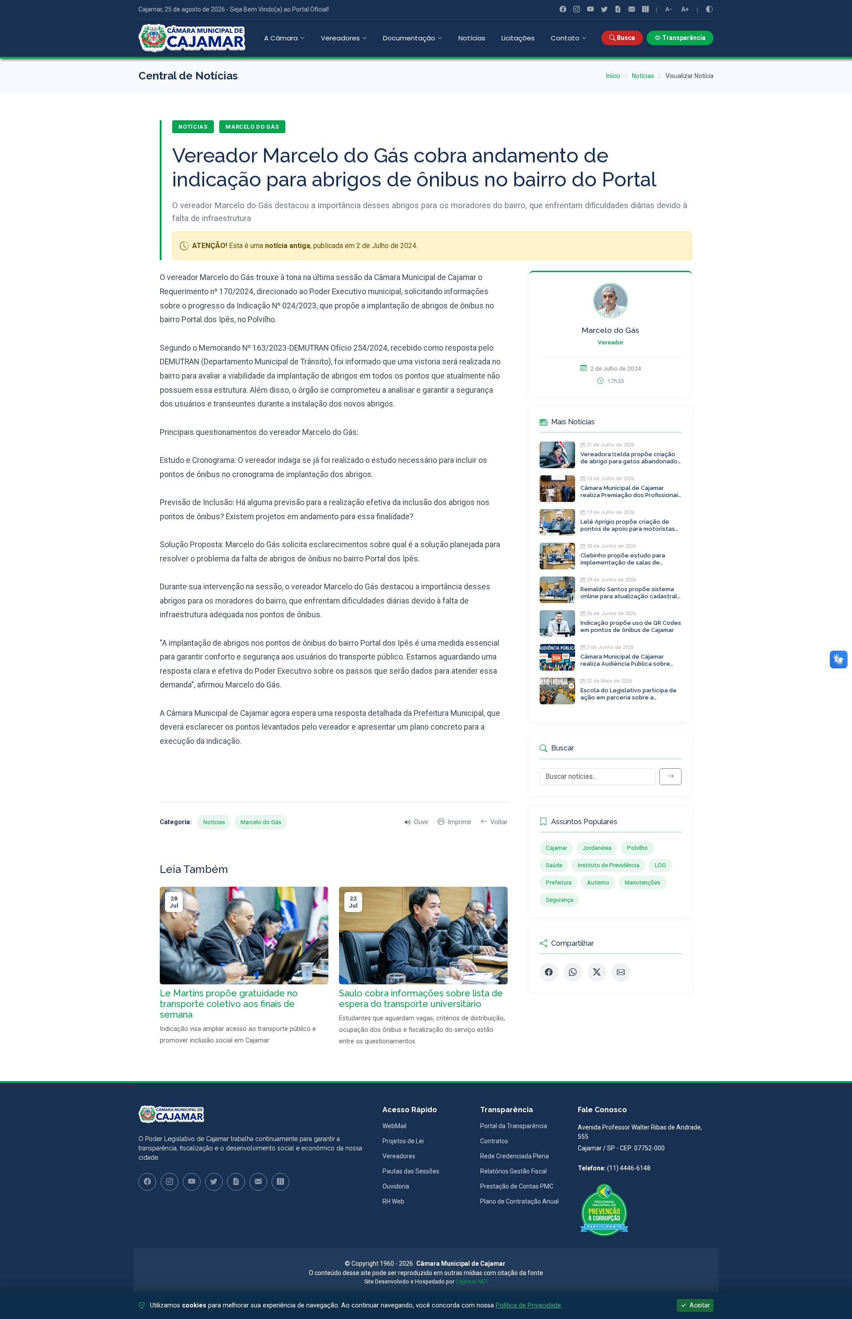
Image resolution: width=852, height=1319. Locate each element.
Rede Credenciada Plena (514, 1156)
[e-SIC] (618, 9)
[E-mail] (620, 972)
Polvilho (637, 848)
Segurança (559, 899)
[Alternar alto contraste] (709, 9)
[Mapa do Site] (645, 9)
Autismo (598, 882)
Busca (625, 37)
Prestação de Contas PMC (516, 1186)
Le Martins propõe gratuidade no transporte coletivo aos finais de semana (229, 1004)
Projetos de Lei (403, 1141)
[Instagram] (576, 9)
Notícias (471, 38)
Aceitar (699, 1305)
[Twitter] (604, 9)
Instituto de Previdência (608, 865)
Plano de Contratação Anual (519, 1201)
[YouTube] (590, 9)
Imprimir (459, 822)
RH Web (393, 1201)
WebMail (394, 1126)
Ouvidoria (396, 1186)
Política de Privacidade (528, 1305)
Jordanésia (597, 848)
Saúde (554, 865)
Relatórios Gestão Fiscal (513, 1171)
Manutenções (642, 882)
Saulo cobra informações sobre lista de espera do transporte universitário (421, 998)
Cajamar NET (472, 1282)
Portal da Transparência (513, 1126)
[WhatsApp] (573, 972)
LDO (660, 865)
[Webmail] (631, 9)
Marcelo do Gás (252, 126)
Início (613, 75)
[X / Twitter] (597, 972)
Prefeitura (559, 882)
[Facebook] (563, 9)
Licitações (518, 38)
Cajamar (556, 848)
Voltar (499, 822)
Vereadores (399, 1156)
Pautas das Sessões (411, 1171)
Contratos (494, 1141)
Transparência (683, 37)
